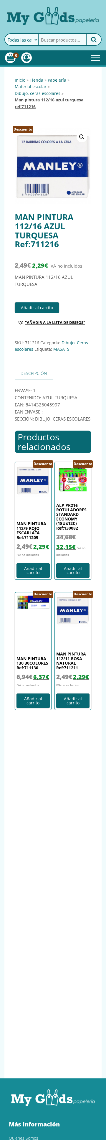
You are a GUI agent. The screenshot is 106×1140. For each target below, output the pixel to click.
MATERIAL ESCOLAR (31, 86)
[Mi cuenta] (26, 58)
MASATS (61, 349)
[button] (82, 137)
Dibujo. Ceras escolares (37, 93)
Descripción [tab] (34, 373)
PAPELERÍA (57, 80)
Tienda (36, 80)
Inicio (20, 80)
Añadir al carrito (37, 307)
